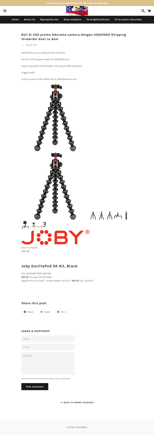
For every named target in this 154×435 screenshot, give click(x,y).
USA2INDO (81, 427)
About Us (29, 19)
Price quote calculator (128, 19)
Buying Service (49, 19)
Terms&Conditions (98, 19)
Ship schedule (72, 19)
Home (15, 19)
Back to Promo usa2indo (78, 402)
